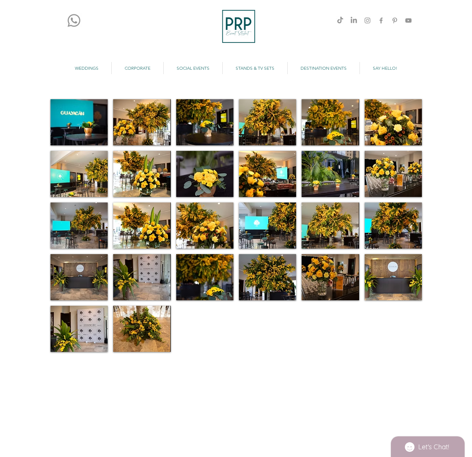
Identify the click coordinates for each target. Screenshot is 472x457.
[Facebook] (381, 20)
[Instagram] (367, 20)
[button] (79, 122)
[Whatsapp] (74, 20)
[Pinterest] (395, 20)
